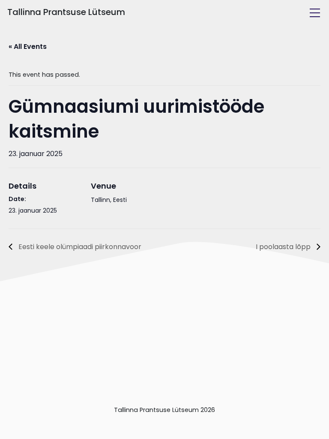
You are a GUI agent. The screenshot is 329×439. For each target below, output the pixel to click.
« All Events (28, 46)
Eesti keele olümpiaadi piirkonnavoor (79, 247)
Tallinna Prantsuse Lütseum (66, 12)
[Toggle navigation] (315, 13)
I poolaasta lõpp (284, 247)
